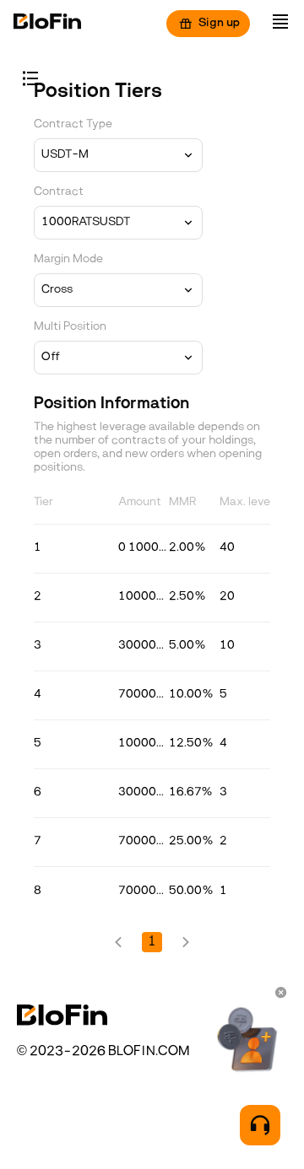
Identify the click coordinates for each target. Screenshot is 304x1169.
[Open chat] (260, 1125)
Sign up (219, 23)
